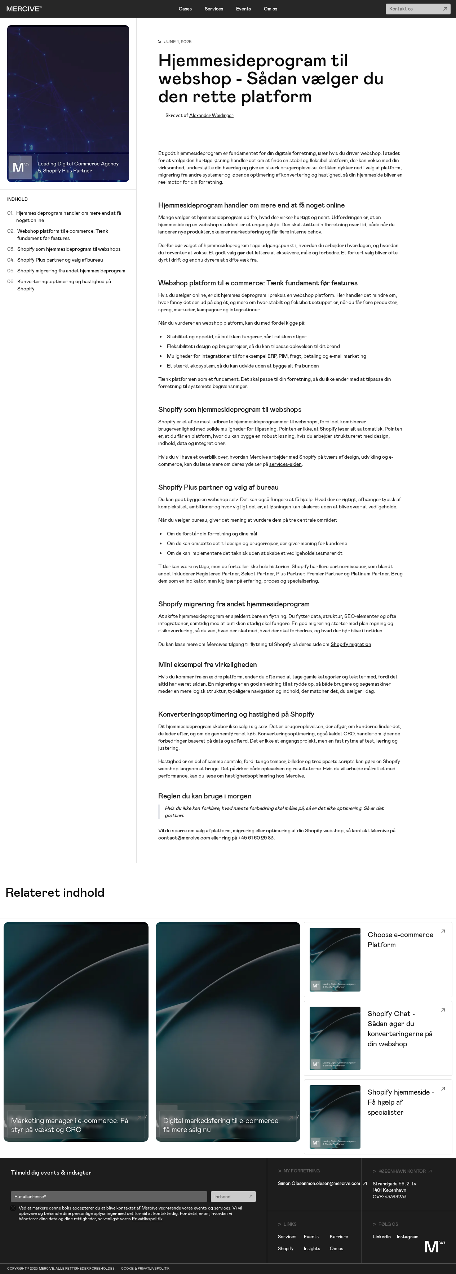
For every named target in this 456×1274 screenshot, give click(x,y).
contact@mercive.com (184, 837)
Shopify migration (351, 644)
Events (243, 9)
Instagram (408, 1237)
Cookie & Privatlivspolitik (145, 1268)
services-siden (285, 464)
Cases (185, 9)
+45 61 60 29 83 (256, 837)
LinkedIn (382, 1237)
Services (214, 9)
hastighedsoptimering (250, 775)
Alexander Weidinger (211, 115)
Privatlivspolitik (147, 1219)
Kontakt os (401, 9)
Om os (270, 9)
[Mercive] (24, 9)
